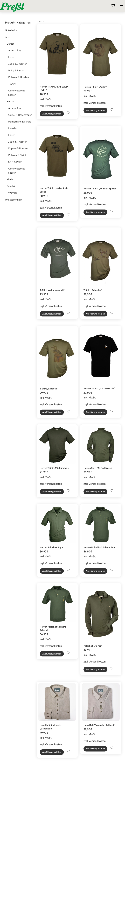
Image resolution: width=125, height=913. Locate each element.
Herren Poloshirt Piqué (51, 547)
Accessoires (14, 50)
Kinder (10, 179)
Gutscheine (11, 30)
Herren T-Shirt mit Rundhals (54, 468)
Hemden (12, 128)
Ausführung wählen (51, 113)
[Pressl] (12, 6)
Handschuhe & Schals (19, 121)
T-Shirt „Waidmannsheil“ (52, 290)
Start (39, 21)
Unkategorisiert (13, 199)
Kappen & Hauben (18, 148)
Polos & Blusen (16, 70)
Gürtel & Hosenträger (20, 114)
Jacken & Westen (17, 63)
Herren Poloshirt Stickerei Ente (99, 547)
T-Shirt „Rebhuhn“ (92, 290)
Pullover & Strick (17, 155)
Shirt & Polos (15, 161)
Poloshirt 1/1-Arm (92, 645)
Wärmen (12, 192)
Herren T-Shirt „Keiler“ (95, 86)
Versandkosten (53, 105)
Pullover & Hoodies (18, 77)
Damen (10, 43)
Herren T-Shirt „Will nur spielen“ (100, 188)
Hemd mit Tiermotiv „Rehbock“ (99, 725)
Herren (10, 101)
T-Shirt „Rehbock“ (49, 388)
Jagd (7, 36)
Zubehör (11, 186)
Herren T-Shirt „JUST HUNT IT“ (99, 388)
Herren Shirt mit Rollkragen (97, 468)
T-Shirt (12, 83)
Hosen (11, 57)
